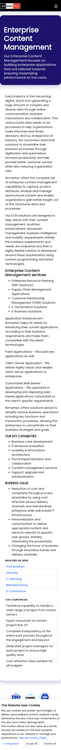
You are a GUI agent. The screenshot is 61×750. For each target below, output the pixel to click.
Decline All (50, 743)
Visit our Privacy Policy (33, 738)
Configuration (11, 743)
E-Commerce (16, 591)
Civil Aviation (15, 566)
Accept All (31, 743)
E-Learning (13, 579)
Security (12, 573)
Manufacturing (16, 585)
